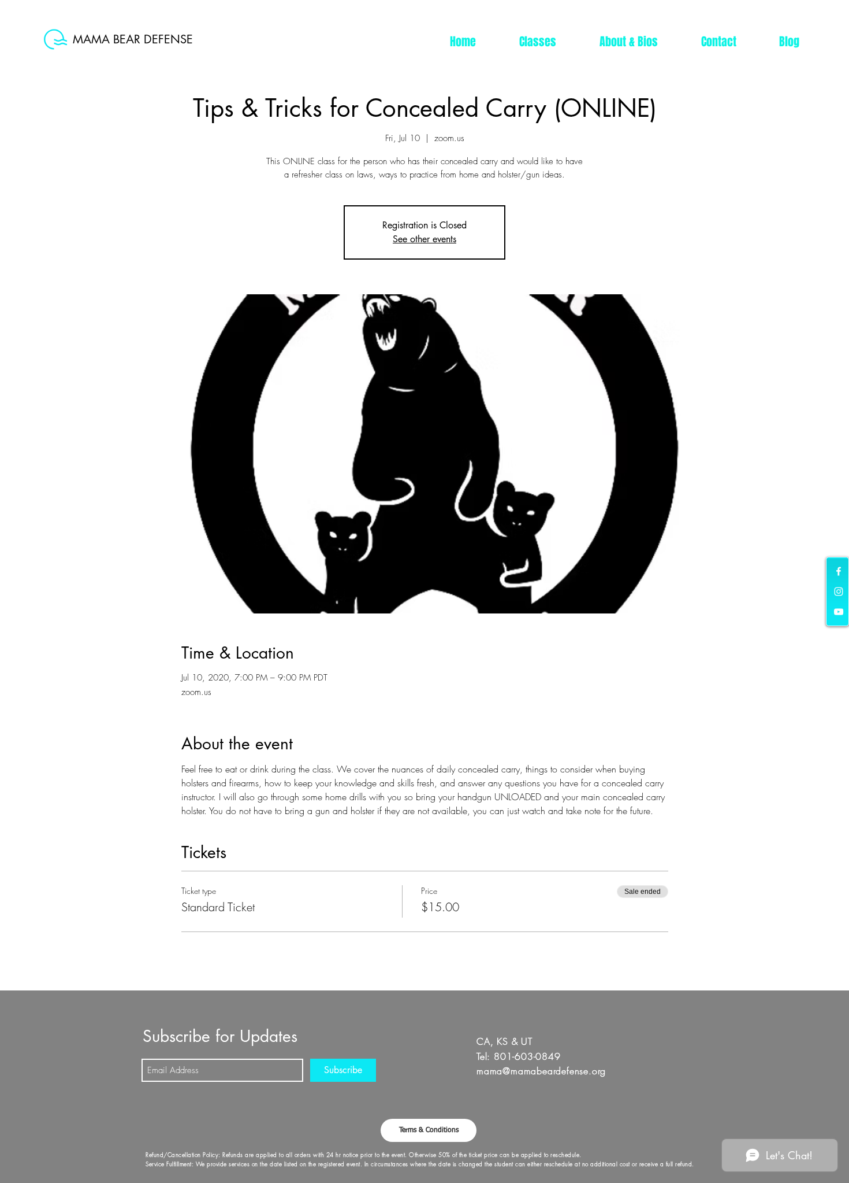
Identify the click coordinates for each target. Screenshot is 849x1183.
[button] (537, 41)
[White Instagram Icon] (838, 591)
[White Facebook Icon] (838, 571)
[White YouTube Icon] (838, 612)
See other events (424, 239)
